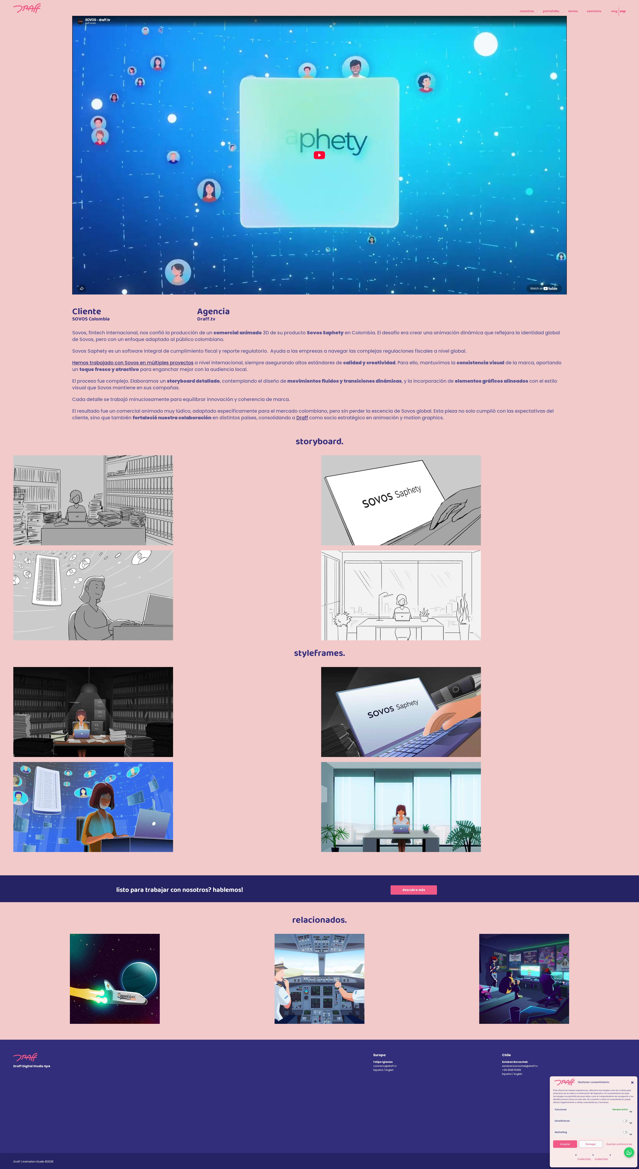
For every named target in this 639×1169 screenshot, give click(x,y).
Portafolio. (551, 11)
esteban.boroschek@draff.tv (520, 1066)
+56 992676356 (511, 1070)
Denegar (591, 1144)
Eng (614, 11)
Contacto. (594, 11)
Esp (623, 11)
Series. (573, 11)
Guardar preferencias (619, 1144)
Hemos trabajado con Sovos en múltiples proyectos (133, 363)
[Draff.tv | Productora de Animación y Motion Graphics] (27, 8)
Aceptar (565, 1144)
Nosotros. (527, 11)
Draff (302, 417)
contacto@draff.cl (384, 1066)
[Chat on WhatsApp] (629, 1152)
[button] (632, 1082)
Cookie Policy (584, 1159)
